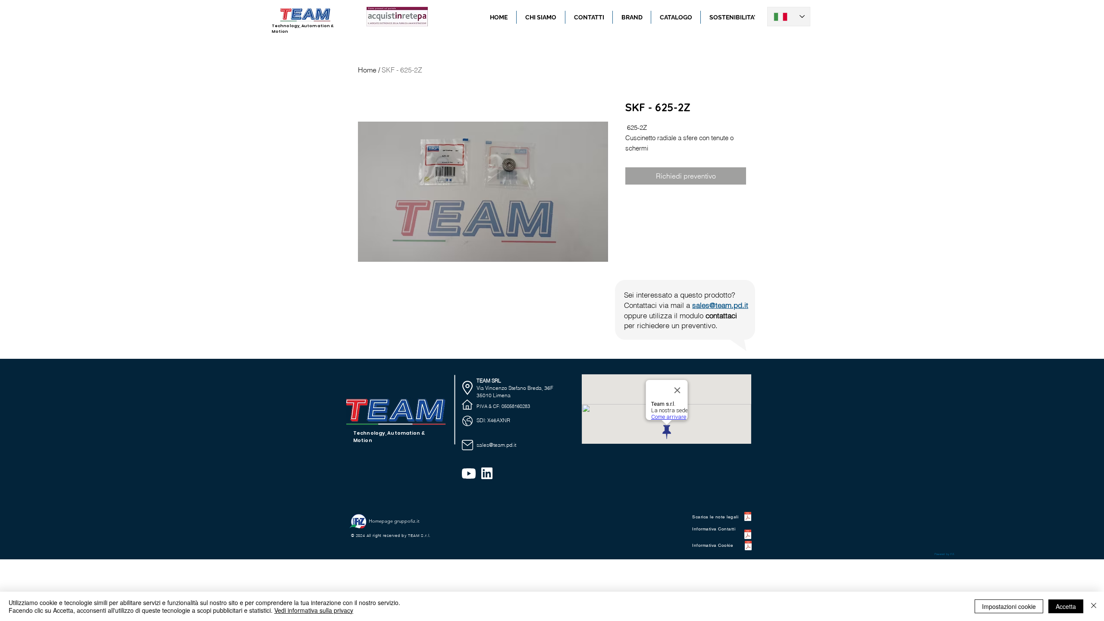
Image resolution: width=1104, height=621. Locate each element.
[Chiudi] (1093, 606)
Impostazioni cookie (1009, 606)
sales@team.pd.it (720, 305)
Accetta (1066, 606)
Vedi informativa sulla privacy (313, 610)
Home (367, 70)
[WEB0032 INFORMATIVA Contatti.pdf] (748, 535)
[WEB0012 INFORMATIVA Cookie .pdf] (748, 546)
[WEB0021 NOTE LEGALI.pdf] (747, 517)
